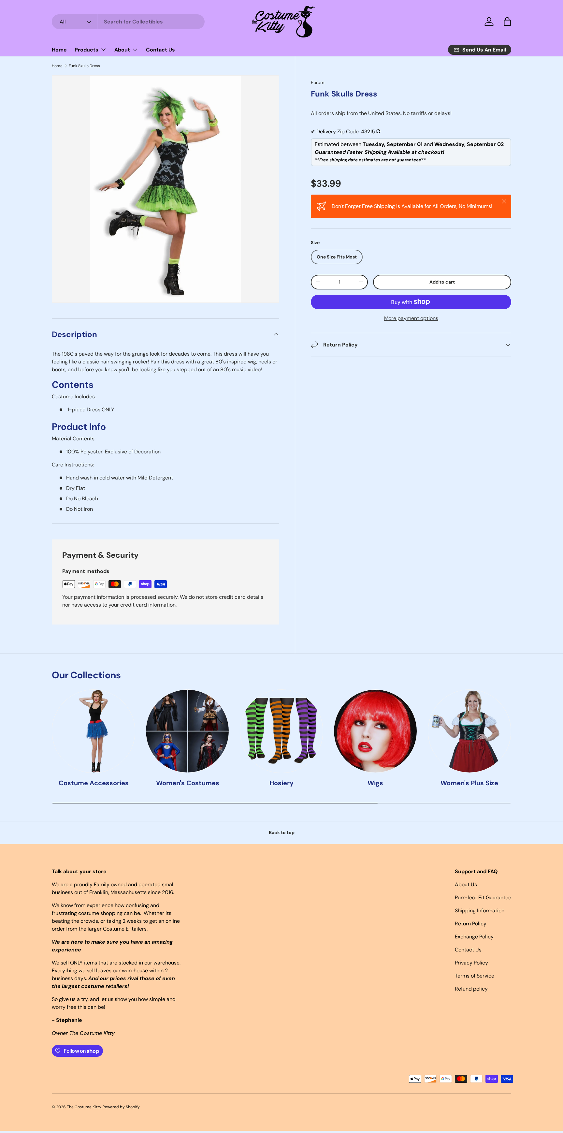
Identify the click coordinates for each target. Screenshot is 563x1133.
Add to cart (442, 282)
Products (86, 49)
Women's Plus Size (469, 782)
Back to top (282, 832)
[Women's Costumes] (187, 731)
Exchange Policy (474, 936)
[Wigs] (375, 731)
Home (59, 49)
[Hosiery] (281, 731)
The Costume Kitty (84, 1107)
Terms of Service (474, 975)
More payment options (411, 318)
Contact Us (160, 49)
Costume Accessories (94, 782)
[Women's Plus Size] (469, 731)
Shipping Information (479, 910)
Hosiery (281, 782)
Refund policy (471, 988)
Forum (318, 82)
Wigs (375, 782)
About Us (466, 884)
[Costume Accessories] (93, 731)
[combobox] (128, 21)
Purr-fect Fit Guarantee (483, 897)
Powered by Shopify (121, 1107)
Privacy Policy (471, 962)
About (122, 49)
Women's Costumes (187, 782)
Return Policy (470, 923)
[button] (507, 21)
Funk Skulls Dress (84, 66)
